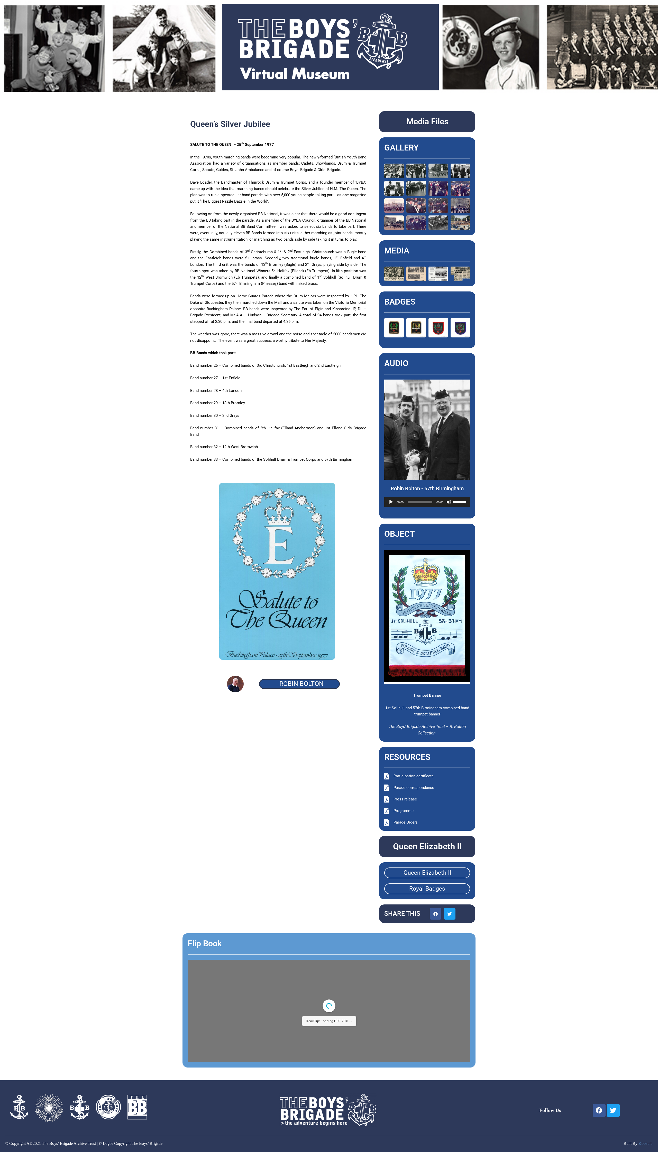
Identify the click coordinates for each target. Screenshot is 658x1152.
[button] (435, 914)
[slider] (460, 501)
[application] (427, 502)
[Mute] (449, 502)
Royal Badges (427, 888)
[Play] (391, 502)
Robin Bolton (301, 683)
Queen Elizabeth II (427, 872)
